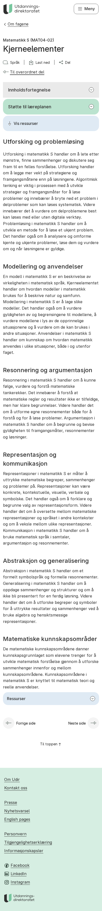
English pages (17, 819)
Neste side (77, 723)
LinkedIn (18, 873)
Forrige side (25, 723)
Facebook (20, 865)
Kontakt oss (15, 787)
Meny (89, 8)
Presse (10, 802)
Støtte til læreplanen (29, 106)
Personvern (15, 833)
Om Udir (12, 779)
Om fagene (18, 24)
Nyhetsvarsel (17, 810)
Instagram (20, 882)
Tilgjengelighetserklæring (28, 842)
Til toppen (48, 744)
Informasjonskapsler (23, 850)
